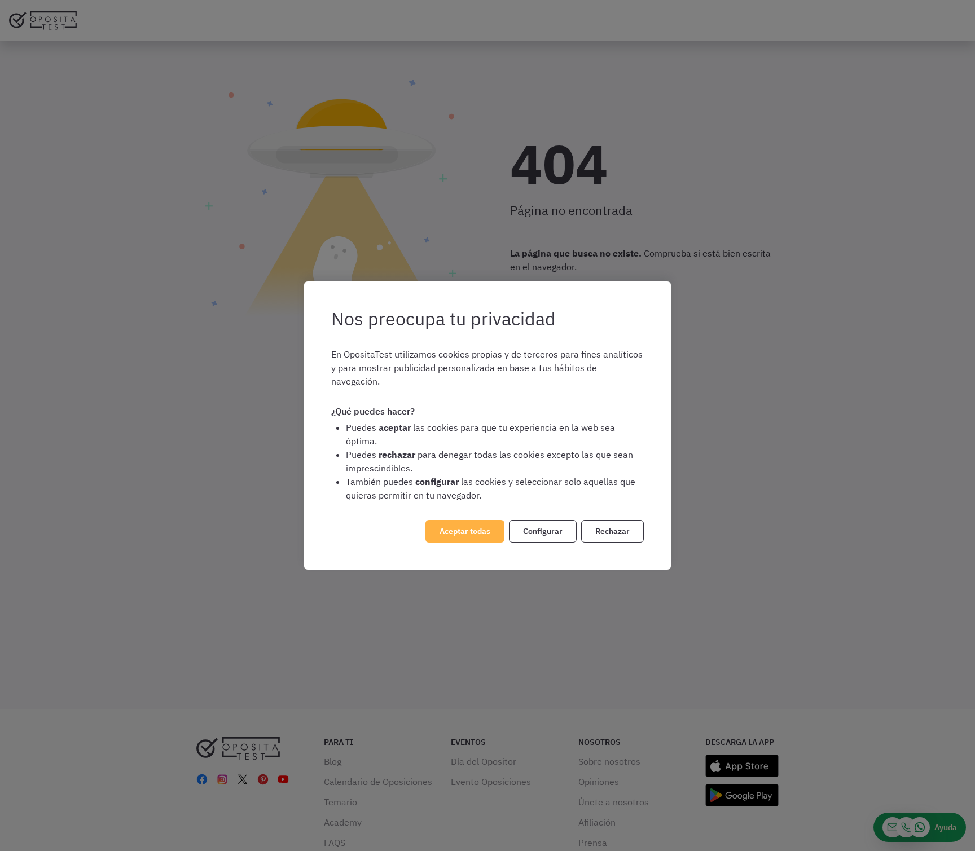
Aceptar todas (465, 531)
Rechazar (612, 531)
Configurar (543, 531)
